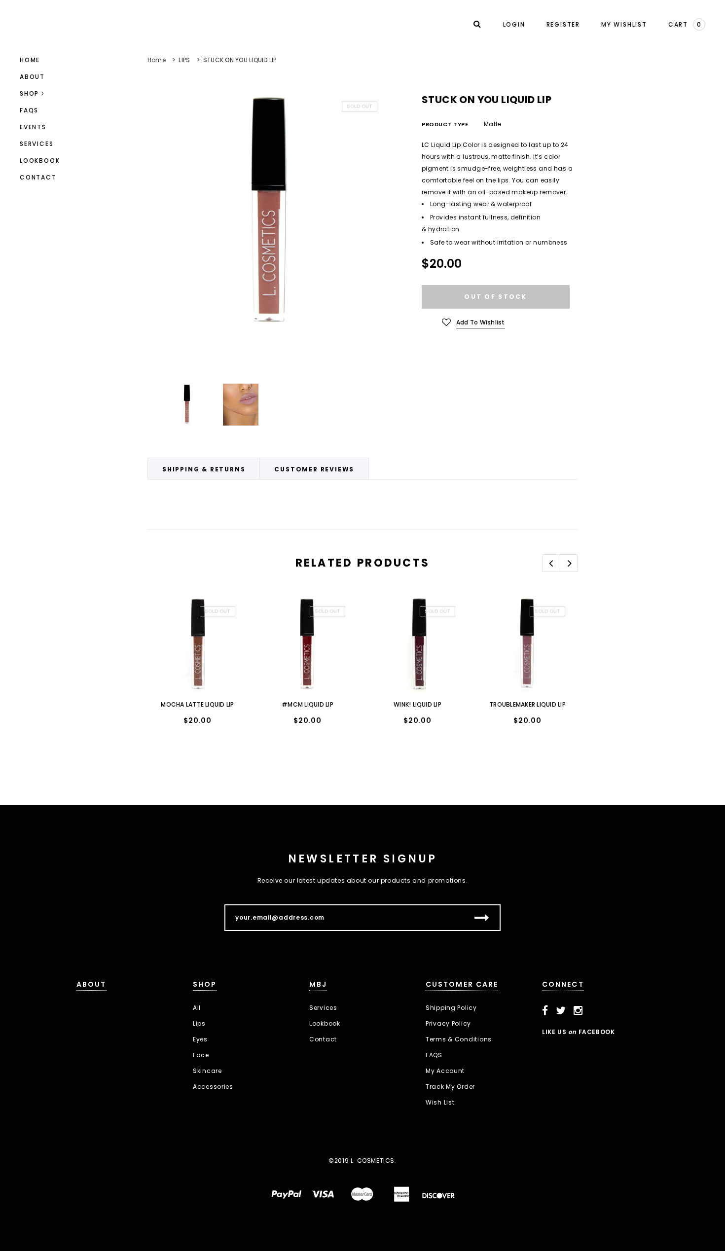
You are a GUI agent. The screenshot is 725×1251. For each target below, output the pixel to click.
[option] (267, 211)
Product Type (445, 124)
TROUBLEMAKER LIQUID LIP (527, 704)
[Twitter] (561, 1010)
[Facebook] (545, 1010)
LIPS (184, 60)
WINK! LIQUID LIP (417, 704)
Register (563, 24)
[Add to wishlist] (165, 613)
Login (514, 24)
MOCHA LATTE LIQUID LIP (197, 704)
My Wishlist (624, 24)
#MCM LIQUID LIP (307, 704)
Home (156, 60)
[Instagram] (578, 1010)
